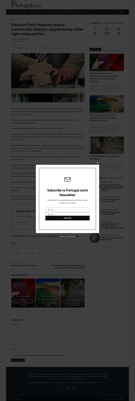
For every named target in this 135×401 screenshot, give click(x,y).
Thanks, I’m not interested (67, 236)
